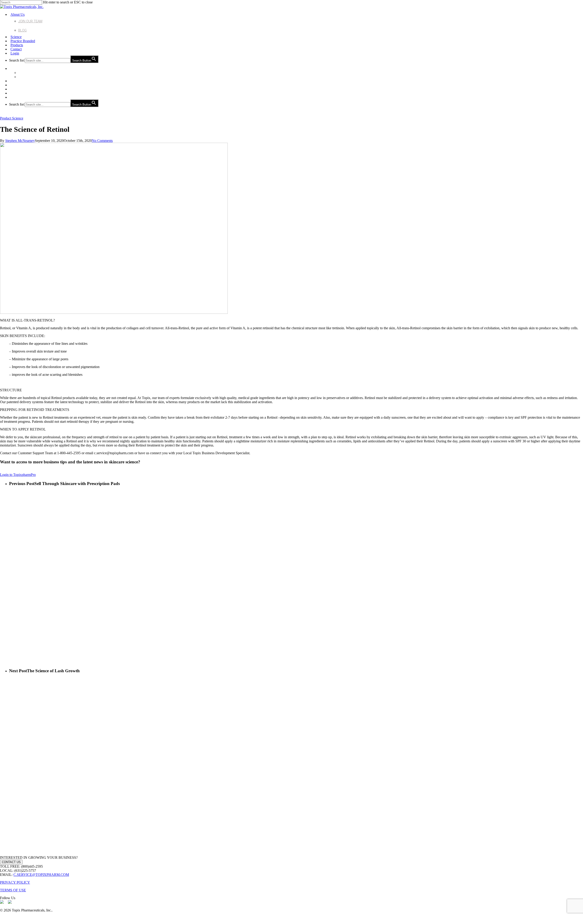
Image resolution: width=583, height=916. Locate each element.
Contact (16, 49)
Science (16, 37)
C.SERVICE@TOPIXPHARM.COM (41, 875)
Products (16, 45)
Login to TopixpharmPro (18, 475)
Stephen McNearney (20, 141)
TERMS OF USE (13, 890)
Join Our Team (30, 21)
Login (14, 53)
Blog (22, 30)
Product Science (11, 118)
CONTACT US (11, 862)
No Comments (102, 141)
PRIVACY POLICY (15, 882)
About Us (17, 14)
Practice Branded (22, 41)
